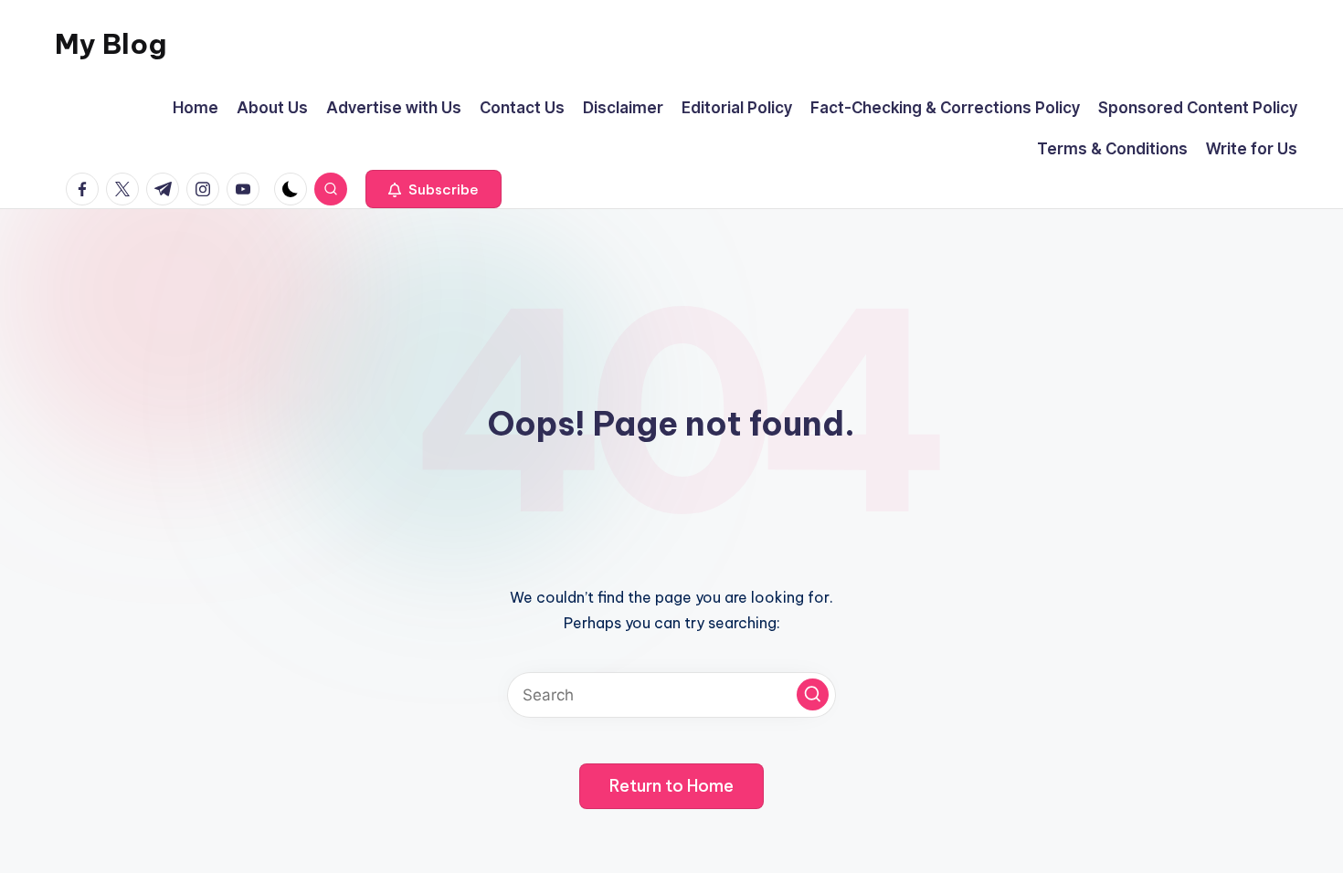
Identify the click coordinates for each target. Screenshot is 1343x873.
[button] (433, 189)
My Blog (110, 43)
